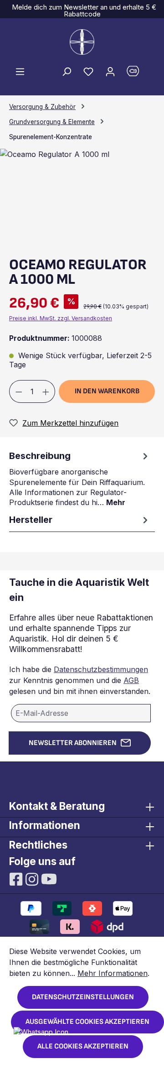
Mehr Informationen (112, 973)
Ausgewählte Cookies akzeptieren (87, 1021)
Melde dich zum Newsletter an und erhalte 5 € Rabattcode (82, 10)
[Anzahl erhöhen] (46, 391)
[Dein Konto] (110, 71)
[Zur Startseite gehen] (82, 42)
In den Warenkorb (107, 391)
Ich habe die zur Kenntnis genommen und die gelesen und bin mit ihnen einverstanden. (79, 680)
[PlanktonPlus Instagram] (33, 878)
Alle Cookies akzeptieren (82, 1046)
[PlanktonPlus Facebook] (17, 878)
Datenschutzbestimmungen (101, 669)
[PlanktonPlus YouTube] (49, 878)
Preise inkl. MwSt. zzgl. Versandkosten (60, 318)
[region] (82, 199)
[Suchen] (66, 71)
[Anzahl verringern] (18, 391)
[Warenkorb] (138, 73)
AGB (131, 680)
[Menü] (20, 71)
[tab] (79, 478)
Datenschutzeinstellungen (83, 997)
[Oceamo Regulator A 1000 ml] (54, 154)
